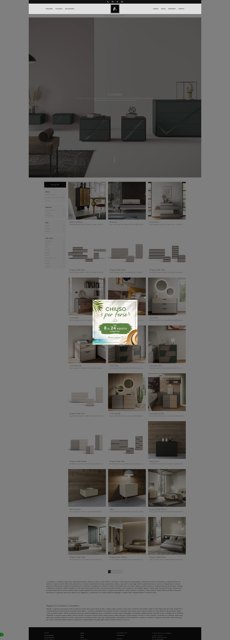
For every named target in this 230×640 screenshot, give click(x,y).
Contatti (181, 9)
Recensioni (172, 9)
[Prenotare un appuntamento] (113, 1)
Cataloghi (59, 9)
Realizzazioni (69, 9)
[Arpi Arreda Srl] (115, 9)
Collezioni (49, 9)
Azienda (155, 9)
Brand (163, 9)
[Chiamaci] (108, 1)
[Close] (145, 297)
